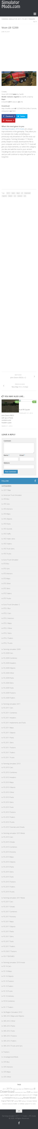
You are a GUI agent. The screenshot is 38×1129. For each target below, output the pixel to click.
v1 (30, 1104)
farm (32, 1092)
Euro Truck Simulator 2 (11, 604)
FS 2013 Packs (8, 797)
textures (10, 1104)
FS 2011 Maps (8, 728)
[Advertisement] (19, 52)
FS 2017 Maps (8, 921)
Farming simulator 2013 (11, 764)
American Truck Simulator (12, 495)
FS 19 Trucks (8, 991)
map (35, 1094)
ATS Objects (7, 519)
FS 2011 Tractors (9, 747)
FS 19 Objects (8, 976)
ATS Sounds (7, 529)
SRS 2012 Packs (9, 1026)
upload (27, 1104)
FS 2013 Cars (8, 767)
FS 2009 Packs (8, 678)
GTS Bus (6, 1062)
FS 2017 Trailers (9, 946)
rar (15, 196)
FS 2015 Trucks (8, 892)
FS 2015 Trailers (9, 887)
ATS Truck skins (8, 549)
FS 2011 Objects (9, 733)
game (2, 1095)
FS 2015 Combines (10, 847)
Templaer (29, 1101)
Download (27, 193)
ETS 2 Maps (7, 623)
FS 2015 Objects (9, 862)
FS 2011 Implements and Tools (14, 723)
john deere (23, 1095)
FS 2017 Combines (10, 911)
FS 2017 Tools (8, 941)
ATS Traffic (7, 534)
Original (3, 1101)
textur (35, 1101)
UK (25, 196)
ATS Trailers (7, 544)
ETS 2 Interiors (8, 618)
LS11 (31, 1095)
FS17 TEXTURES (8, 956)
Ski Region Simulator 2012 (12, 1012)
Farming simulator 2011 (11, 19)
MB (3, 1098)
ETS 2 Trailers (8, 638)
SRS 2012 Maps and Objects (13, 1016)
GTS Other (7, 1077)
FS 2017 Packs (8, 931)
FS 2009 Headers (9, 663)
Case (17, 1089)
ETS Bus (6, 563)
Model (10, 196)
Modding (20, 1098)
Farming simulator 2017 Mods (14, 898)
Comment (7, 441)
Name (6, 455)
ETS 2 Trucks (7, 643)
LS (28, 1095)
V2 (31, 1104)
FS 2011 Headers (9, 718)
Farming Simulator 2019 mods (13, 129)
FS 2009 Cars (8, 653)
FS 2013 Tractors (9, 812)
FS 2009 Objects (9, 668)
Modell (33, 1097)
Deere (26, 1089)
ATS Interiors (8, 509)
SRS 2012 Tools (9, 1031)
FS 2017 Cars (8, 902)
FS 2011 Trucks (8, 757)
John (16, 1095)
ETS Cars (6, 568)
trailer (15, 1104)
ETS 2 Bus (7, 608)
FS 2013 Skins (8, 802)
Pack (9, 1100)
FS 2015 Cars (8, 837)
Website (7, 463)
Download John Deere (20, 1092)
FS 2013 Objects (9, 787)
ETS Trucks (7, 598)
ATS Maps (6, 514)
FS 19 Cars (7, 966)
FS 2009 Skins (8, 683)
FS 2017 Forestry (9, 916)
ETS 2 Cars (7, 613)
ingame (4, 196)
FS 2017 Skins (8, 936)
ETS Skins (6, 588)
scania (16, 1101)
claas (20, 1089)
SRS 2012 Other (9, 1021)
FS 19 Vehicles (8, 996)
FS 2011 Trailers (28, 19)
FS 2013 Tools (8, 807)
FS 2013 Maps (8, 782)
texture (20, 196)
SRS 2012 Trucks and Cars (12, 1046)
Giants (6, 1095)
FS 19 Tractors (8, 981)
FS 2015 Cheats (9, 842)
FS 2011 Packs (8, 737)
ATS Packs (7, 524)
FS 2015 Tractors (9, 882)
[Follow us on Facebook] (35, 481)
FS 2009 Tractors (9, 693)
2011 (8, 193)
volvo (34, 1104)
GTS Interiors (8, 1067)
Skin (19, 1101)
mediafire (8, 1097)
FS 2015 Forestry (9, 852)
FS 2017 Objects (9, 926)
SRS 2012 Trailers (9, 1041)
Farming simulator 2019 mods (14, 962)
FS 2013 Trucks (8, 822)
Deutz (31, 1089)
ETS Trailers (7, 593)
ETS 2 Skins (7, 633)
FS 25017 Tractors (10, 951)
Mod (15, 1098)
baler (13, 193)
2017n (9, 1088)
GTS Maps (7, 1072)
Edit (28, 1091)
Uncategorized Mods (10, 1057)
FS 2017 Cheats (9, 907)
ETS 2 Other (7, 628)
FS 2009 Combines (10, 658)
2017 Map (7, 490)
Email (22, 455)
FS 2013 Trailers (9, 817)
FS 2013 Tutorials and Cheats (14, 827)
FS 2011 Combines (10, 713)
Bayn (18, 193)
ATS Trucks (7, 554)
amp (14, 1089)
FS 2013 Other (8, 792)
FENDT (36, 1092)
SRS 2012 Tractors (10, 1036)
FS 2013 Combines (10, 772)
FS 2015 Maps (8, 857)
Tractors (6, 1052)
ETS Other (7, 583)
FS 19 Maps (7, 971)
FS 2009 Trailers (9, 698)
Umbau (22, 1104)
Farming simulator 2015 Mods (14, 833)
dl (22, 193)
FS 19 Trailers (8, 986)
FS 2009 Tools (8, 688)
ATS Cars (6, 504)
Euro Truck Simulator (10, 560)
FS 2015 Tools (8, 877)
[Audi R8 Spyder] (27, 403)
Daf (23, 1089)
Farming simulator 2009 (11, 649)
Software (24, 1101)
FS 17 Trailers (8, 1007)
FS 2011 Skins (8, 742)
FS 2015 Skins (8, 872)
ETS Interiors (8, 573)
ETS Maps (6, 578)
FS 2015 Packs (8, 867)
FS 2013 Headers (9, 777)
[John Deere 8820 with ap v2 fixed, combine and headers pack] (10, 406)
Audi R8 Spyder (24, 409)
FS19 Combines (9, 1001)
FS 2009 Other (8, 673)
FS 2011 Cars (8, 708)
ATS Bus (6, 499)
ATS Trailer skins (9, 539)
